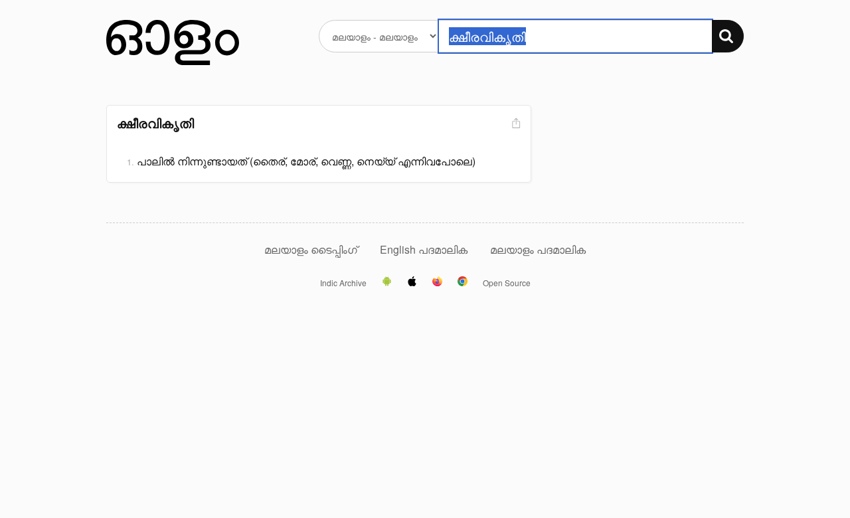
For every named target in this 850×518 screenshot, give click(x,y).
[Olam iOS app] (412, 282)
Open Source (507, 283)
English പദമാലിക (425, 249)
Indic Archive (343, 283)
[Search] (728, 36)
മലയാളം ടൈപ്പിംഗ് (310, 249)
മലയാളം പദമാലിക (538, 249)
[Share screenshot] (515, 123)
